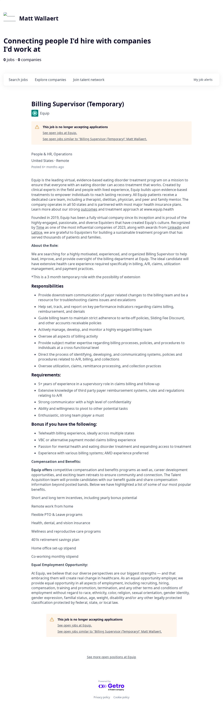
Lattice (36, 232)
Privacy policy (102, 697)
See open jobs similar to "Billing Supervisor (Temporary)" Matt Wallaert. (95, 139)
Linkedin (175, 227)
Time (40, 227)
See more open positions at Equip (111, 657)
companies (50, 79)
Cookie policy (121, 697)
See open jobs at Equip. (60, 133)
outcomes (89, 209)
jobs (18, 79)
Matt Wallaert (38, 18)
